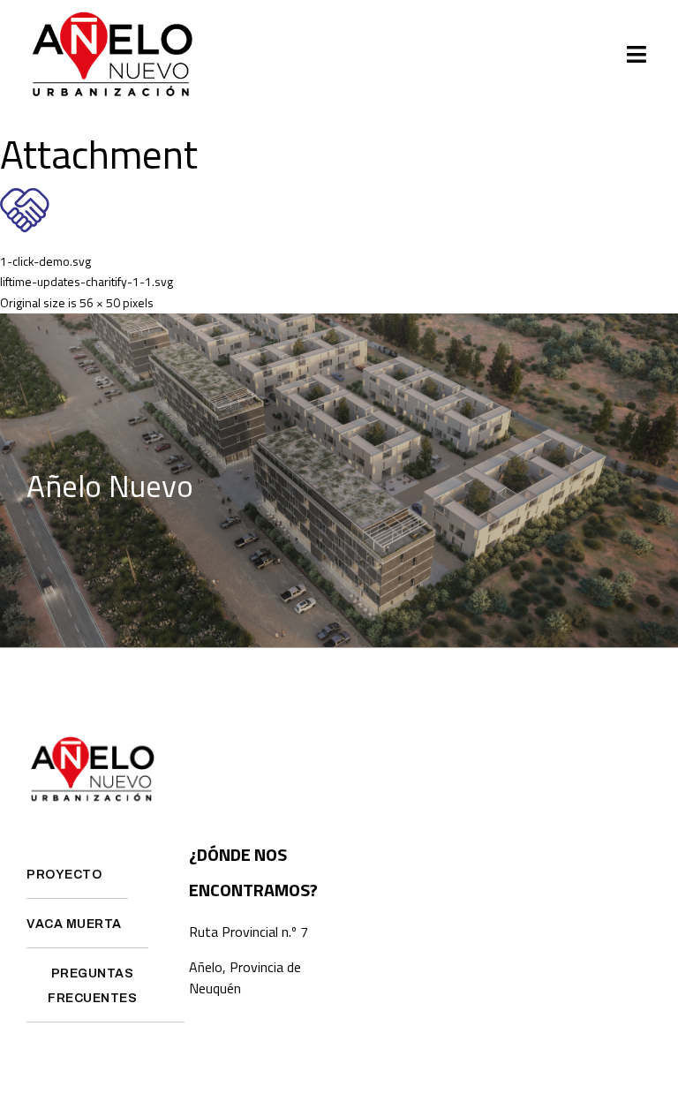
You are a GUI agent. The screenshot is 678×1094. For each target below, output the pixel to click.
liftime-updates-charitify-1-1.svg (86, 281)
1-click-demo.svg (45, 261)
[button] (637, 55)
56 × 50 (99, 302)
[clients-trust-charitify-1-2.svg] (24, 227)
